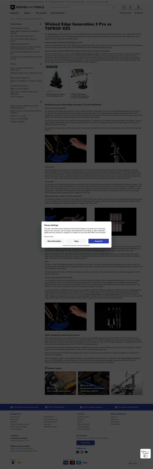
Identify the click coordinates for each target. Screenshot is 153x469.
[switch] (145, 456)
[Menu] (149, 450)
